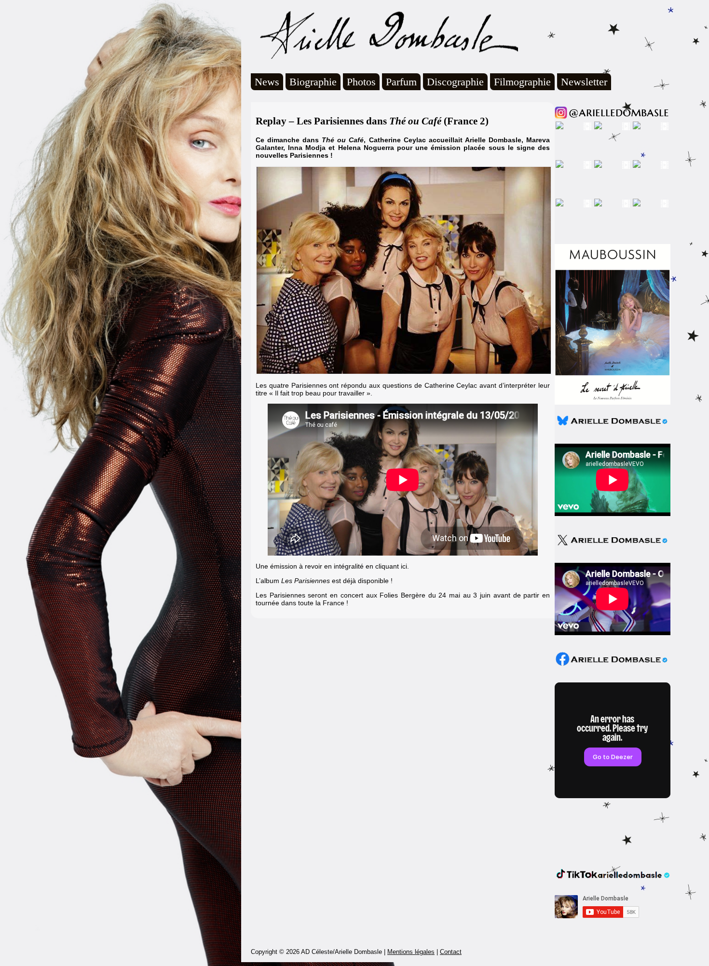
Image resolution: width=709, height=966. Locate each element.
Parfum (401, 82)
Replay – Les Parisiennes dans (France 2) (372, 121)
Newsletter (584, 82)
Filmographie (522, 82)
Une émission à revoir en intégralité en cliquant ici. (332, 566)
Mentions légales (411, 951)
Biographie (313, 82)
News (267, 82)
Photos (361, 82)
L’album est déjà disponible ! (324, 581)
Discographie (455, 82)
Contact (451, 951)
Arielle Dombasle (384, 34)
